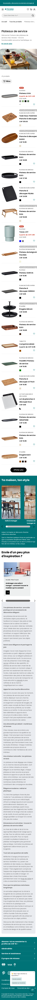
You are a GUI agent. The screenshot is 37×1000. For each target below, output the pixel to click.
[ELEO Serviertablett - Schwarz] (20, 164)
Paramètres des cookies (26, 988)
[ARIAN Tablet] (10, 346)
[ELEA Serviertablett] (10, 213)
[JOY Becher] (10, 233)
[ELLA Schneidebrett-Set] (10, 401)
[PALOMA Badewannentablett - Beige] (20, 262)
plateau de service (26, 152)
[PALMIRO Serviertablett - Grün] (20, 370)
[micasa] (9, 9)
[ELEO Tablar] (10, 456)
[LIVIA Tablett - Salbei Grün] (23, 101)
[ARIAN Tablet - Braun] (20, 351)
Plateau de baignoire (27, 249)
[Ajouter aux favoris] (34, 104)
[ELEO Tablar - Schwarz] (23, 461)
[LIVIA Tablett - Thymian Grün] (28, 101)
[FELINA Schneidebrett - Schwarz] (20, 200)
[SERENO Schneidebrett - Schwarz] (20, 298)
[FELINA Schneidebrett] (10, 194)
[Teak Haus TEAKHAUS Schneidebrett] (10, 118)
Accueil (4, 22)
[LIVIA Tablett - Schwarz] (25, 101)
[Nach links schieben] (2, 526)
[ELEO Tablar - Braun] (20, 461)
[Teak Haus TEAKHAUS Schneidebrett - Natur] (20, 125)
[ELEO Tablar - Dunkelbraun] (25, 461)
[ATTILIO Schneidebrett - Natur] (20, 388)
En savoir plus (7, 44)
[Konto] (34, 9)
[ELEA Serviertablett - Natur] (20, 221)
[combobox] (18, 15)
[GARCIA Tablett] (10, 273)
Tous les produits (15, 22)
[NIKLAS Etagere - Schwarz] (20, 316)
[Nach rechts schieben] (34, 527)
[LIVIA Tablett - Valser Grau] (20, 101)
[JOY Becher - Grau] (23, 241)
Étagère (22, 306)
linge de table (26, 879)
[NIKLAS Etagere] (10, 309)
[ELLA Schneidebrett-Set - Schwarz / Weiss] (20, 409)
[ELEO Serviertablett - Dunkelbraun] (20, 334)
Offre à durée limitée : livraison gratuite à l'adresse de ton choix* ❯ (18, 3)
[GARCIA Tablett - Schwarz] (20, 279)
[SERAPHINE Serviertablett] (10, 420)
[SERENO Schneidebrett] (10, 291)
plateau (22, 90)
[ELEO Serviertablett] (10, 157)
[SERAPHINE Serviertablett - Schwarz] (20, 427)
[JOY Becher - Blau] (20, 241)
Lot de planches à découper (26, 395)
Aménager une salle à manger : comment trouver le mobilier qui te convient (17, 585)
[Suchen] (33, 15)
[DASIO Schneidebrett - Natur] (20, 146)
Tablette (22, 341)
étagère (22, 452)
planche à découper (27, 113)
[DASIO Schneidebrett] (10, 138)
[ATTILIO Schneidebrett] (10, 382)
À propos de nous (8, 988)
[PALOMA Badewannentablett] (10, 254)
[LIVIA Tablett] (10, 96)
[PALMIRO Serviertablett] (10, 364)
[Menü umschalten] (3, 9)
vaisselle (19, 680)
